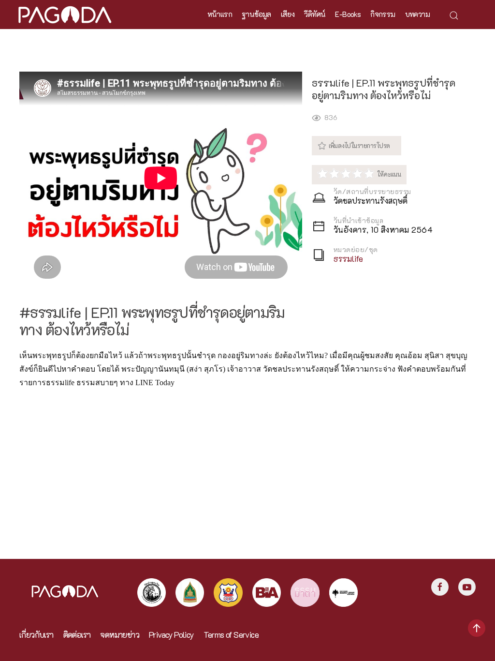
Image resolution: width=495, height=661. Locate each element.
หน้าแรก (219, 14)
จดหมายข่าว (119, 635)
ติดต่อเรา (77, 635)
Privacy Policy (171, 635)
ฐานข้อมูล (256, 14)
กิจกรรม (382, 14)
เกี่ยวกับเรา (36, 635)
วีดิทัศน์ (314, 14)
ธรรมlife (348, 259)
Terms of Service (231, 635)
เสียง (288, 14)
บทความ (417, 14)
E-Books (348, 14)
